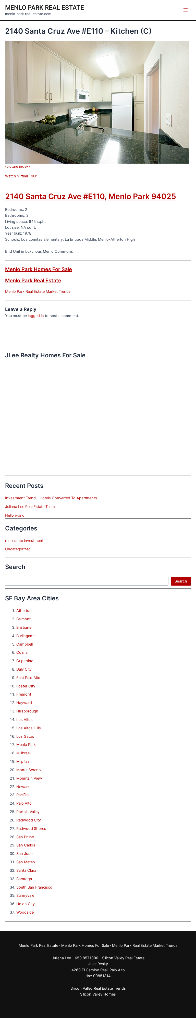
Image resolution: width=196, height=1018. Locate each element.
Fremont (23, 694)
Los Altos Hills (28, 728)
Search (181, 581)
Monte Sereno (28, 770)
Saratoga (24, 879)
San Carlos (25, 845)
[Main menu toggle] (185, 10)
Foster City (25, 686)
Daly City (24, 669)
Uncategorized (18, 549)
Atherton (24, 610)
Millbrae (23, 753)
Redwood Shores (31, 828)
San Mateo (25, 862)
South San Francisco (34, 887)
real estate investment (24, 540)
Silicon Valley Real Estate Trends (98, 988)
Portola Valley (28, 811)
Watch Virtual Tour (20, 176)
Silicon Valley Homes (98, 994)
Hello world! (15, 515)
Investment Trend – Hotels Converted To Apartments (51, 498)
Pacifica (23, 795)
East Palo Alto (28, 677)
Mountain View (29, 778)
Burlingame (25, 636)
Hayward (24, 702)
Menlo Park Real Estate (44, 7)
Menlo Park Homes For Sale (38, 269)
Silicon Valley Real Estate (123, 958)
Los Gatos (25, 736)
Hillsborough (27, 711)
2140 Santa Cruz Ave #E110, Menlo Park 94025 (90, 196)
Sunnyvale (25, 895)
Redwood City (28, 820)
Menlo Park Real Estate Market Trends (38, 291)
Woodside (25, 912)
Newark (23, 786)
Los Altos (24, 719)
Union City (25, 904)
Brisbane (23, 627)
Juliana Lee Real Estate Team (30, 506)
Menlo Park (26, 744)
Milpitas (23, 761)
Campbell (24, 644)
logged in (36, 315)
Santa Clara (26, 870)
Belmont (23, 619)
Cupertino (24, 661)
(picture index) (17, 166)
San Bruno (25, 837)
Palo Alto (24, 803)
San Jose (24, 853)
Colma (22, 652)
